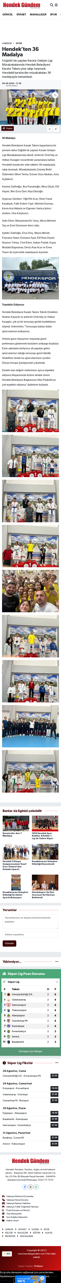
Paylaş (9, 128)
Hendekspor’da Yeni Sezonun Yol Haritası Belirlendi (43, 895)
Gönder (9, 943)
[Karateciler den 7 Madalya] (16, 823)
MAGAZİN (23, 1233)
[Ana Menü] (56, 5)
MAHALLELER (38, 14)
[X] (30, 1186)
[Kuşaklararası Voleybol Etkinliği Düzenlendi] (45, 851)
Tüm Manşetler (14, 1214)
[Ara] (51, 5)
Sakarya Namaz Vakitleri (18, 1203)
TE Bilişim (38, 1266)
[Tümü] (56, 961)
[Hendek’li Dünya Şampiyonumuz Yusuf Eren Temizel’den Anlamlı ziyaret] (16, 851)
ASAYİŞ (48, 1233)
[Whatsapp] (36, 1186)
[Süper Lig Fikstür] (56, 1063)
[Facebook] (25, 1186)
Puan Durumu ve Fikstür (18, 1210)
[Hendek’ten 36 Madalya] (30, 107)
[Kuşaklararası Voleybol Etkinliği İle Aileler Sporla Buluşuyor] (16, 882)
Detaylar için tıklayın (30, 1051)
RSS (8, 1254)
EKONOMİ (10, 1236)
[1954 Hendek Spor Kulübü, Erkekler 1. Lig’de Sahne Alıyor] (45, 823)
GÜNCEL (7, 14)
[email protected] (17, 1180)
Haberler (7, 43)
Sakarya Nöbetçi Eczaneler (20, 1196)
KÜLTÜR (9, 1233)
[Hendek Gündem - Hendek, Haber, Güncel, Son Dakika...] (21, 5)
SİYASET (21, 14)
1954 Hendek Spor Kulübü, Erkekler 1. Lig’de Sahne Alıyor (42, 836)
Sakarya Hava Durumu (17, 1200)
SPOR (53, 14)
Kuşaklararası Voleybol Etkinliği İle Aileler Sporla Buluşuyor (15, 895)
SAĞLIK (35, 1229)
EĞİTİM (36, 1233)
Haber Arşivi (12, 1220)
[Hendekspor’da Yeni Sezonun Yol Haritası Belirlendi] (45, 882)
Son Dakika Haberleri (17, 1217)
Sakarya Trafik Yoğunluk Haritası (22, 1207)
